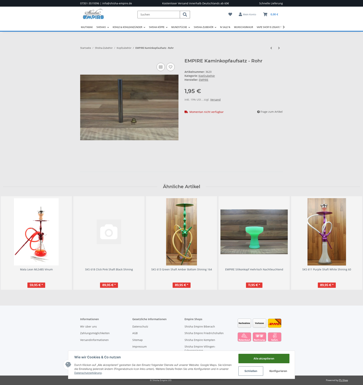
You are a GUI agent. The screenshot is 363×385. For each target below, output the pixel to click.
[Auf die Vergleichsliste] (161, 67)
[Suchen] (185, 14)
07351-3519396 (89, 3)
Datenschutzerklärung (88, 372)
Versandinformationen (94, 340)
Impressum (139, 346)
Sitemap (137, 340)
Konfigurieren (278, 371)
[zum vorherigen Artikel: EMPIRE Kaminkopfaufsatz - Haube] (271, 48)
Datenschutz (140, 326)
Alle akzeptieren (264, 358)
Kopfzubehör (207, 76)
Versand (215, 99)
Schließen (250, 371)
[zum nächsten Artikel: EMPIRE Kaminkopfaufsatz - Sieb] (279, 48)
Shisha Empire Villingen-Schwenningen (200, 348)
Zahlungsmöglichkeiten (95, 333)
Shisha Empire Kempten (200, 340)
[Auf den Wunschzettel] (170, 67)
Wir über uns (88, 326)
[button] (247, 14)
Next (354, 242)
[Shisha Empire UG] (93, 16)
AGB (135, 333)
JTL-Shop (343, 380)
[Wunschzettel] (230, 14)
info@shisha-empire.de (117, 3)
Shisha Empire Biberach (200, 326)
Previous (9, 242)
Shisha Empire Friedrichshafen (204, 333)
